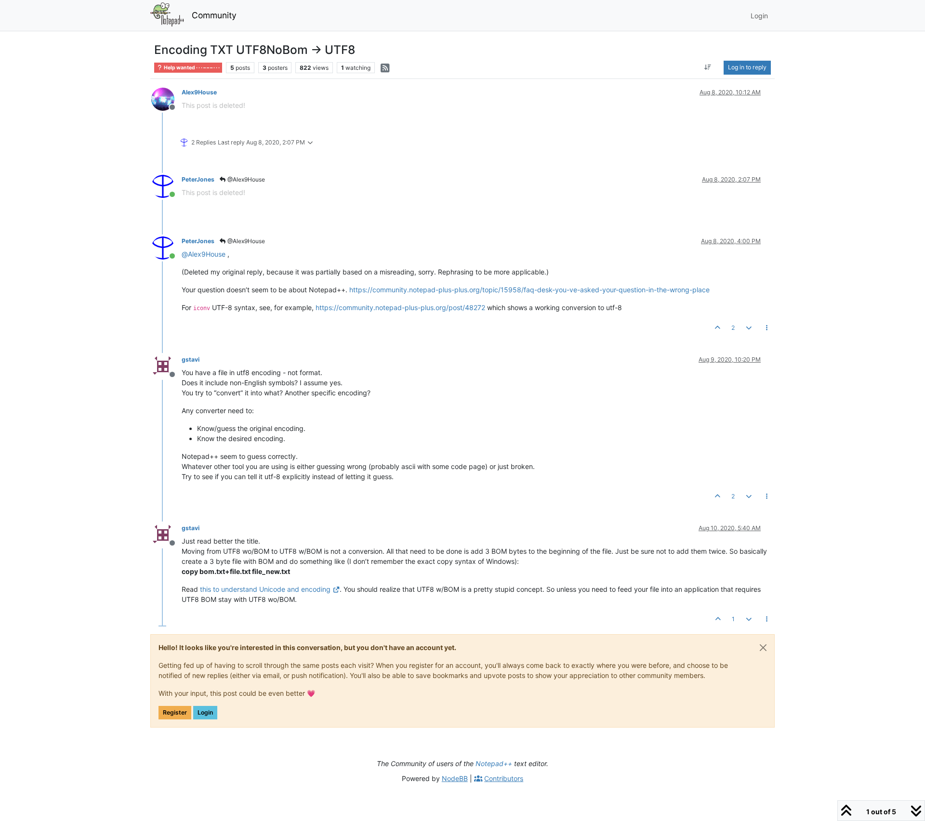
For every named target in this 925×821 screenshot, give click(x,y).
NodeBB (455, 778)
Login (205, 712)
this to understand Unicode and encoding (265, 589)
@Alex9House (245, 179)
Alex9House (199, 92)
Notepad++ (494, 763)
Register (175, 712)
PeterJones (198, 179)
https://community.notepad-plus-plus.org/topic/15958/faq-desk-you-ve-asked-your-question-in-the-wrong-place (529, 290)
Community (214, 15)
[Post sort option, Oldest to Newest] (708, 67)
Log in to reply (747, 67)
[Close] (763, 648)
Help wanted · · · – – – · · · (191, 68)
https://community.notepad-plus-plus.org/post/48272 (400, 307)
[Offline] (166, 98)
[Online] (166, 186)
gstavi (190, 359)
